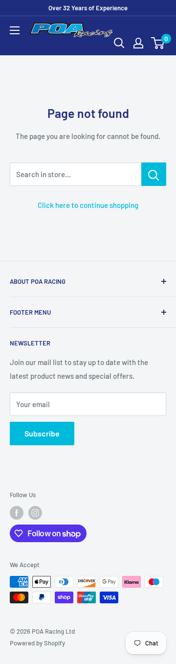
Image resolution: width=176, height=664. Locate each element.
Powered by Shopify (37, 643)
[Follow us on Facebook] (16, 513)
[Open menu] (15, 30)
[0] (158, 43)
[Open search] (119, 43)
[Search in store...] (153, 174)
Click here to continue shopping (88, 205)
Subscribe (42, 433)
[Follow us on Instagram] (35, 513)
